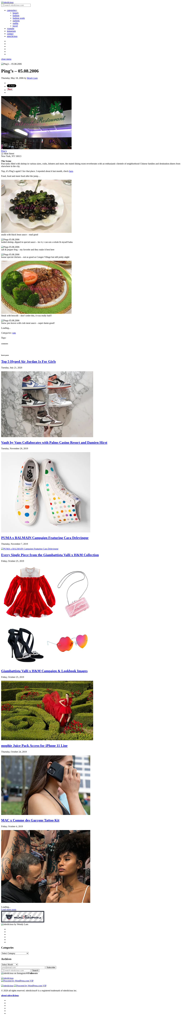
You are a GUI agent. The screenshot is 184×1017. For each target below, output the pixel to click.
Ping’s (4, 151)
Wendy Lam (32, 78)
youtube (10, 28)
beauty (16, 13)
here (71, 171)
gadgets (16, 20)
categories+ (12, 10)
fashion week (19, 18)
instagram (11, 31)
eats (14, 333)
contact (10, 33)
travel (15, 26)
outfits (15, 23)
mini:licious (12, 36)
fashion (16, 15)
